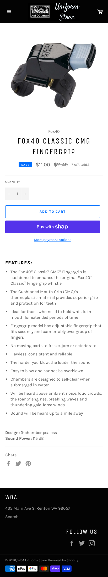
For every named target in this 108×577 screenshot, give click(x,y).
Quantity (12, 182)
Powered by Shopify (63, 560)
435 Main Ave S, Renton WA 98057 (37, 508)
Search (12, 516)
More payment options (52, 240)
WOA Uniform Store (32, 560)
